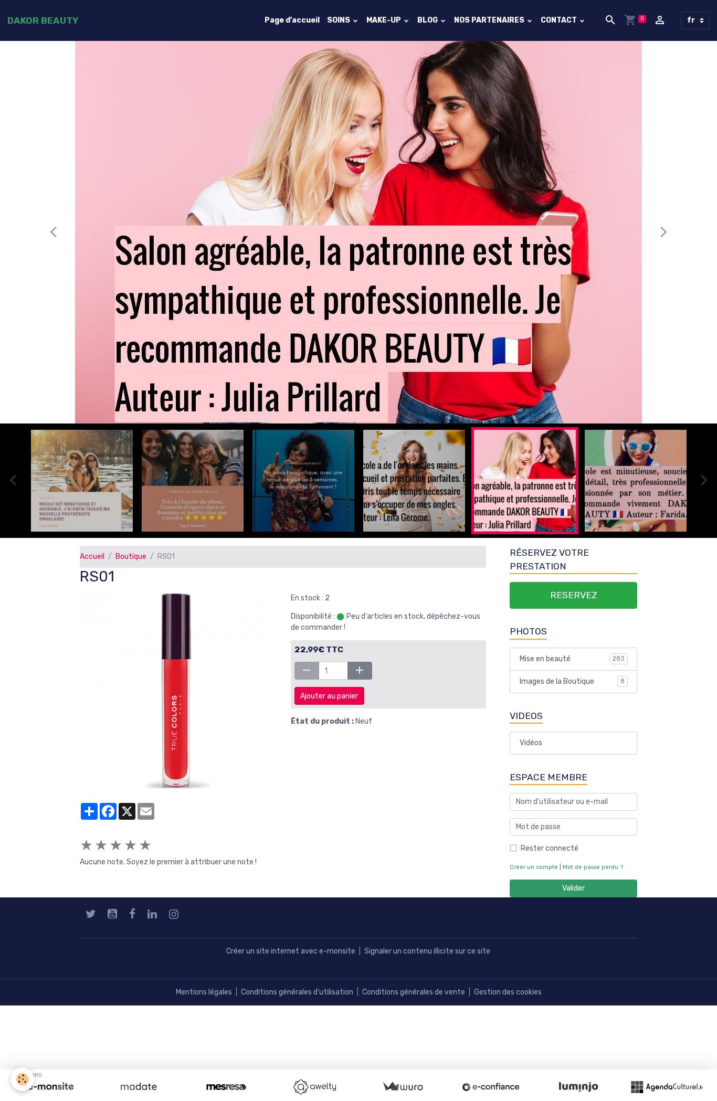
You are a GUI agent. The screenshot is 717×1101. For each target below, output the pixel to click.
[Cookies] (22, 1079)
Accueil (92, 556)
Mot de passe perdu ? (593, 867)
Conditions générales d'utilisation (297, 992)
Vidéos (531, 742)
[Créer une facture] (402, 1087)
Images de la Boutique (572, 681)
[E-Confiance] (490, 1087)
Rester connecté (549, 848)
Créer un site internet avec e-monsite (290, 951)
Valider (573, 888)
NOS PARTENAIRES (490, 20)
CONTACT (559, 20)
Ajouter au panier (329, 696)
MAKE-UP (384, 20)
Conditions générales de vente (413, 992)
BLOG (428, 20)
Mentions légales (204, 992)
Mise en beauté (572, 658)
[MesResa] (226, 1087)
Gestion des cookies (508, 992)
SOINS (339, 20)
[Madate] (138, 1087)
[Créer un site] (50, 1087)
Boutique (130, 556)
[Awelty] (314, 1087)
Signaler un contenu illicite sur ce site (427, 951)
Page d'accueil (292, 20)
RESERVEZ (573, 595)
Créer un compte (534, 867)
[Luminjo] (578, 1087)
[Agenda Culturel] (666, 1087)
